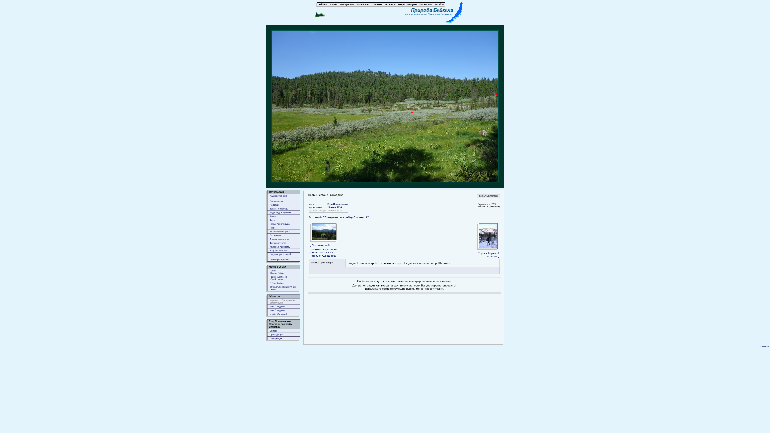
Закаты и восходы (279, 208)
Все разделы (276, 201)
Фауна (273, 220)
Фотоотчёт (339, 217)
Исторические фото (280, 231)
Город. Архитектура (280, 224)
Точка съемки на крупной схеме (283, 288)
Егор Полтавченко (337, 204)
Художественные (278, 196)
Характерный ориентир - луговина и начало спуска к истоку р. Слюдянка (323, 250)
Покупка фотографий (280, 254)
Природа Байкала (432, 10)
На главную (764, 347)
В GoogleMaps (277, 283)
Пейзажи (274, 205)
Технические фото (279, 239)
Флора (273, 216)
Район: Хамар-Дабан (277, 271)
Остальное (275, 235)
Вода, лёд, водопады (280, 212)
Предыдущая (276, 334)
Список (273, 331)
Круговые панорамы (280, 247)
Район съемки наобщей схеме (278, 278)
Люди (272, 228)
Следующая (276, 338)
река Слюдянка (277, 306)
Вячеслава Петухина (440, 14)
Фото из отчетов (278, 243)
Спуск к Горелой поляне (488, 255)
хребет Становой (278, 314)
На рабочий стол (278, 250)
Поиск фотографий (279, 259)
